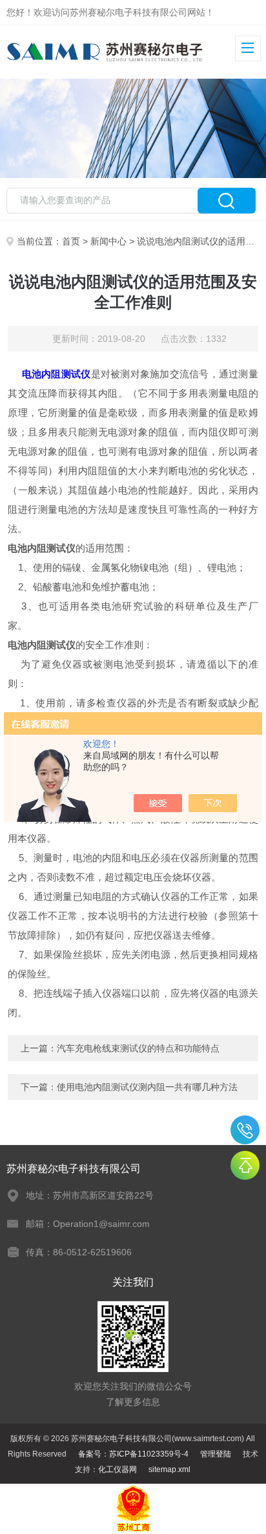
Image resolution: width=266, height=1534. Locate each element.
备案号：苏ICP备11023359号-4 (133, 1454)
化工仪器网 (117, 1469)
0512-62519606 (245, 1129)
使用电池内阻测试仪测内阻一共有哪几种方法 (147, 1087)
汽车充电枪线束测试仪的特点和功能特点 (138, 1048)
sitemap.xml (169, 1469)
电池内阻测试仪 (56, 373)
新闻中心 (108, 241)
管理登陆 (215, 1454)
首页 (71, 241)
